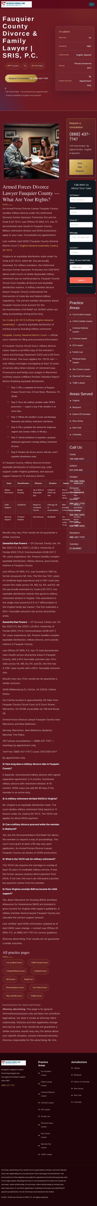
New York (74, 522)
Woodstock (75, 533)
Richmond (74, 488)
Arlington (74, 477)
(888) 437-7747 (79, 137)
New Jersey (75, 510)
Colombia (74, 544)
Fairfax (73, 454)
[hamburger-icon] (91, 4)
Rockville (74, 499)
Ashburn (73, 466)
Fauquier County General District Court (25, 335)
